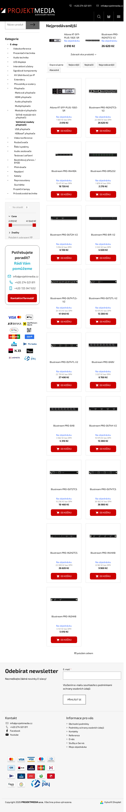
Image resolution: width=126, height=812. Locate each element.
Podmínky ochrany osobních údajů (86, 727)
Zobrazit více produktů (82, 54)
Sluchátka (19, 184)
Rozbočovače (21, 142)
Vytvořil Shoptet (112, 802)
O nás (71, 739)
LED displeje (19, 61)
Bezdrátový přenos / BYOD (25, 161)
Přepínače (19, 88)
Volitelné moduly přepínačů (25, 123)
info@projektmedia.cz (112, 5)
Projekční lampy (21, 189)
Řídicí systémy (21, 146)
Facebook (15, 730)
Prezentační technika (24, 53)
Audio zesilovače (23, 151)
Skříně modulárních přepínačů (26, 116)
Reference (74, 735)
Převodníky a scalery (25, 83)
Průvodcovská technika (25, 193)
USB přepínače (22, 129)
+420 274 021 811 (83, 5)
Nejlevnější (74, 64)
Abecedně (54, 70)
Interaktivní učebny (23, 66)
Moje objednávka (78, 746)
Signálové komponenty (25, 70)
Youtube (14, 734)
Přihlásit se (74, 699)
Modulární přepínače (26, 110)
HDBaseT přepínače (25, 133)
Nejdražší (89, 64)
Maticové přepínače (25, 92)
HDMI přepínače (23, 97)
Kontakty (73, 731)
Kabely (17, 175)
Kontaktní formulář (22, 298)
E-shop (13, 44)
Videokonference (22, 48)
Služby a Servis (76, 743)
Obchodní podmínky (79, 723)
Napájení (18, 171)
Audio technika (21, 57)
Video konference (23, 137)
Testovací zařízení (23, 155)
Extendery (19, 79)
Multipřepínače (23, 106)
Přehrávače (20, 167)
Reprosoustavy (22, 180)
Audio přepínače (23, 101)
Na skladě (20, 207)
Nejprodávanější (106, 64)
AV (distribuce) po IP (24, 75)
